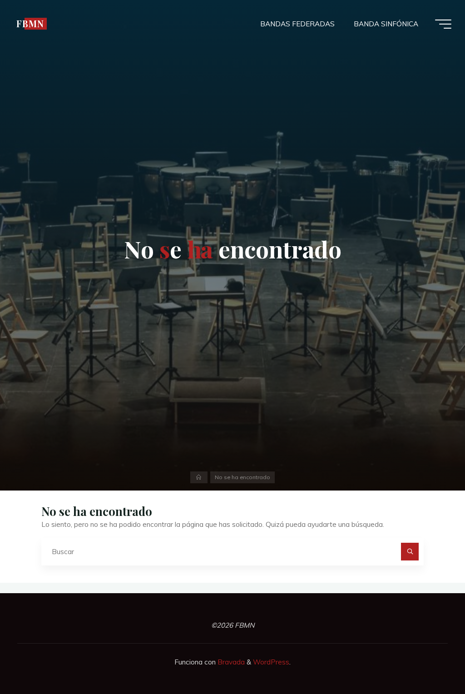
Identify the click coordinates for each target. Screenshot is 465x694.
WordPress (271, 662)
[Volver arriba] (429, 658)
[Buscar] (410, 552)
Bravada (230, 662)
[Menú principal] (443, 24)
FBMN (30, 24)
